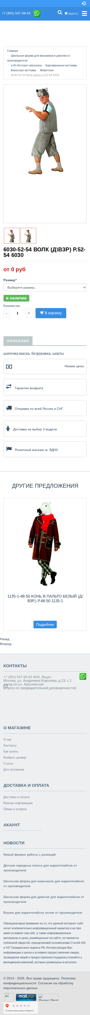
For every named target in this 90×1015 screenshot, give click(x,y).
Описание (18, 341)
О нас (7, 739)
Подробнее (45, 624)
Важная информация (18, 803)
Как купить (10, 751)
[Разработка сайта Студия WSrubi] (8, 997)
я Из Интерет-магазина (26, 65)
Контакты (9, 745)
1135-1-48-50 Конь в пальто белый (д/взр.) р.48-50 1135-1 (45, 598)
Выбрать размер (14, 757)
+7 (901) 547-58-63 (17, 13)
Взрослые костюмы (23, 70)
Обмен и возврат (15, 809)
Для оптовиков (13, 769)
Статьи (8, 763)
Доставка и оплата (16, 797)
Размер (9, 280)
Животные (47, 70)
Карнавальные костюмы (61, 65)
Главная (12, 50)
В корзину (53, 313)
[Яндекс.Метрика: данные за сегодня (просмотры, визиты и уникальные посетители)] (48, 997)
